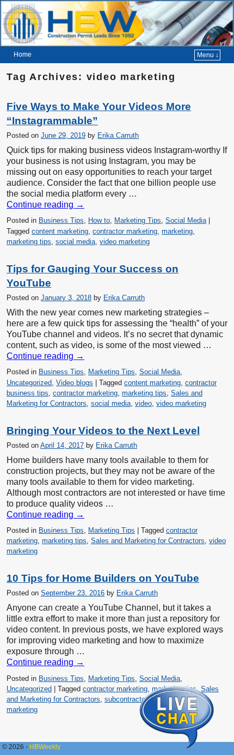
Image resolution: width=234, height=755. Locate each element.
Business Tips (61, 220)
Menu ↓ (208, 55)
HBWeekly (44, 747)
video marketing (125, 242)
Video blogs (74, 383)
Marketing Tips (137, 220)
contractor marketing (125, 231)
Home (23, 54)
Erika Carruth (118, 135)
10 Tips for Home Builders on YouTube (103, 578)
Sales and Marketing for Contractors (148, 541)
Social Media (185, 220)
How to (99, 220)
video (143, 403)
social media (75, 242)
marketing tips (29, 242)
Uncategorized (29, 383)
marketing (177, 231)
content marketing (60, 231)
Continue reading (45, 204)
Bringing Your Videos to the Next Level (103, 430)
